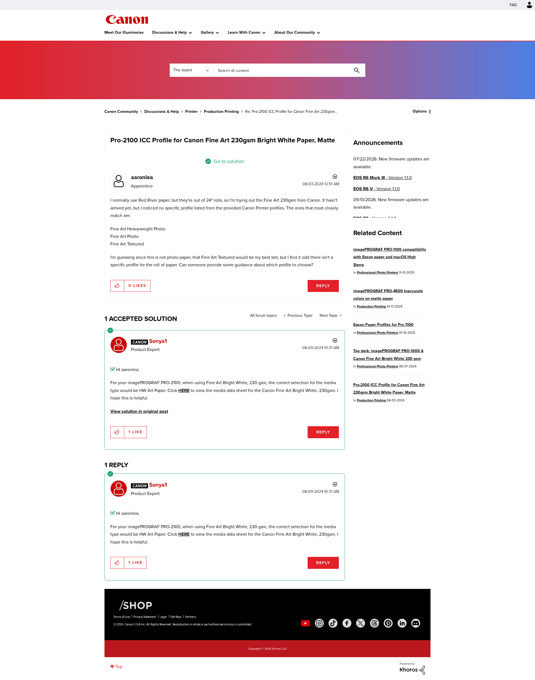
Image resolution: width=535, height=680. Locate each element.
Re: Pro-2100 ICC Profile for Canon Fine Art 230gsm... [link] (291, 111)
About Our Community (294, 32)
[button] (117, 285)
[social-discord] (415, 623)
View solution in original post (139, 411)
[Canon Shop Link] (132, 605)
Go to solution (229, 161)
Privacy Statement (144, 616)
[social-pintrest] (388, 623)
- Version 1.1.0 (382, 177)
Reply (323, 286)
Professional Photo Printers (377, 272)
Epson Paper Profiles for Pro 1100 (383, 325)
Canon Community (127, 19)
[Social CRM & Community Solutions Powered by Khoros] (412, 668)
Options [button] (420, 111)
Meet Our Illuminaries (124, 32)
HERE (183, 390)
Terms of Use (121, 616)
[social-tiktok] (333, 623)
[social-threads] (374, 623)
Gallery (207, 32)
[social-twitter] (360, 623)
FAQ (513, 5)
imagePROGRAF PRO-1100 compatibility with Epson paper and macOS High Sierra (389, 257)
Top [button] (118, 666)
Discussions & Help (169, 32)
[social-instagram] (319, 623)
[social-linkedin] (402, 623)
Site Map (176, 616)
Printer (191, 111)
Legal (163, 616)
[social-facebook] (346, 623)
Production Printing (221, 111)
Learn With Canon (244, 32)
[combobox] (288, 70)
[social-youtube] (305, 623)
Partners (190, 616)
